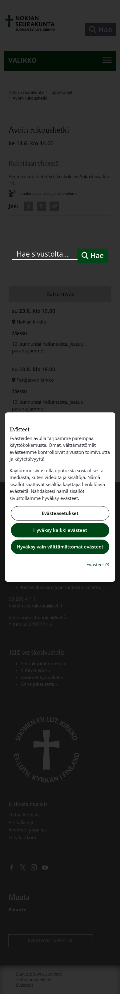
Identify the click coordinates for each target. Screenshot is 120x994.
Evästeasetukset (60, 513)
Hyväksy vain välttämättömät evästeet (60, 547)
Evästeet (98, 564)
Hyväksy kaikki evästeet (60, 530)
